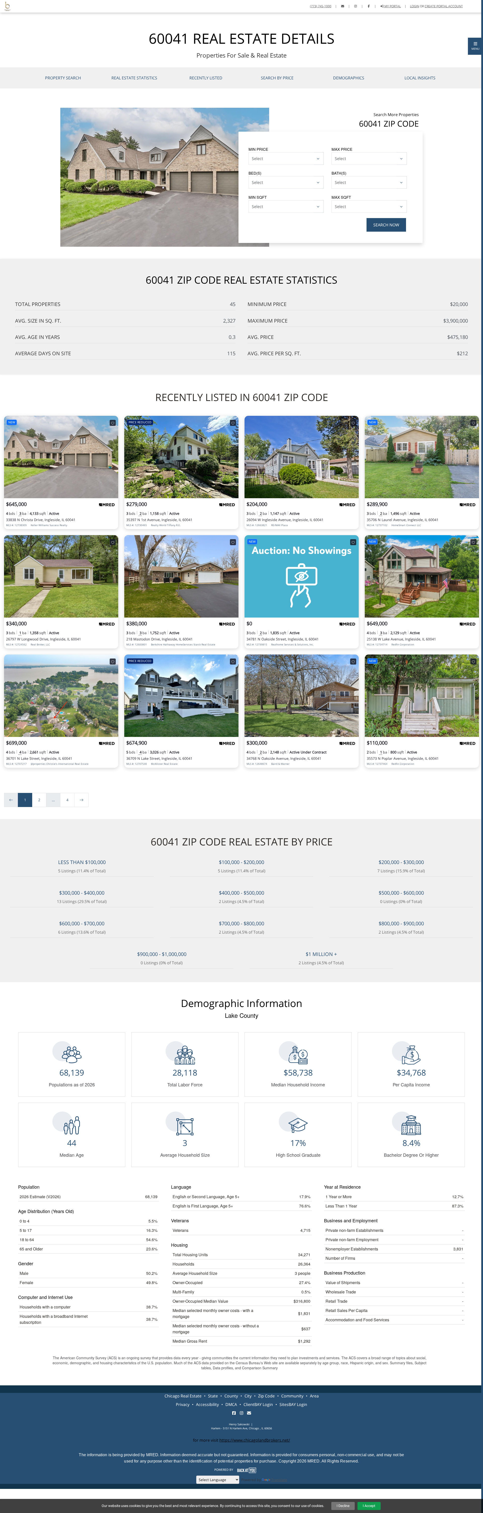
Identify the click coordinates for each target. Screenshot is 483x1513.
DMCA (231, 1404)
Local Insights (420, 78)
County (231, 1396)
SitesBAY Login (293, 1404)
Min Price (258, 149)
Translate (279, 1479)
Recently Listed (205, 78)
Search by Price (277, 78)
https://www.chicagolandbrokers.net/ (254, 1440)
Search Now (386, 225)
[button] (475, 46)
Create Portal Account (444, 6)
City (248, 1396)
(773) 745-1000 (320, 6)
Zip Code (266, 1396)
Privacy (182, 1404)
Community (292, 1396)
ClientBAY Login (258, 1404)
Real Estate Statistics (134, 78)
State (213, 1396)
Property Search (63, 78)
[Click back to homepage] (5, 5)
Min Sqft (258, 197)
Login (414, 6)
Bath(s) (339, 173)
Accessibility (207, 1404)
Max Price (342, 149)
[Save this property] (112, 423)
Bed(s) (255, 173)
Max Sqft (341, 197)
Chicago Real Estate (183, 1396)
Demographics (348, 78)
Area (314, 1396)
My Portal (392, 6)
